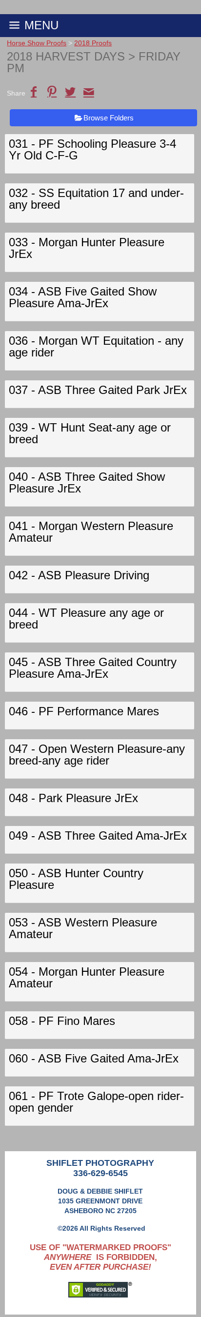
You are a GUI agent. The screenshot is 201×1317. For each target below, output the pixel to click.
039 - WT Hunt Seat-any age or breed (90, 433)
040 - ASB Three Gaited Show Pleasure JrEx (87, 482)
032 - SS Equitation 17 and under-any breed (96, 198)
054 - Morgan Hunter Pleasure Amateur (86, 977)
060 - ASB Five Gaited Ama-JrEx (94, 1058)
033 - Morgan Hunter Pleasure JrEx (86, 248)
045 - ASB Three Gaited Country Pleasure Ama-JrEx (93, 667)
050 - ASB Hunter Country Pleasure (76, 878)
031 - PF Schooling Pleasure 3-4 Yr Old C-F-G (92, 149)
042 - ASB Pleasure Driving (79, 575)
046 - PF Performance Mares (84, 711)
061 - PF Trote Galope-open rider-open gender (96, 1101)
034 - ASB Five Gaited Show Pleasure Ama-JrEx (83, 297)
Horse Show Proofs (36, 43)
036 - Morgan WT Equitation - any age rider (96, 346)
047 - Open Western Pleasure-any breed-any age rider (97, 754)
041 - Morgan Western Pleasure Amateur (91, 531)
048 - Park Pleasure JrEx (73, 798)
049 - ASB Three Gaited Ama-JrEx (98, 835)
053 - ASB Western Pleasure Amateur (83, 928)
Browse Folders (108, 118)
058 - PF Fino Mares (62, 1020)
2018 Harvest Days (66, 56)
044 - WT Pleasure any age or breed (86, 618)
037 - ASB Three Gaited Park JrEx (98, 389)
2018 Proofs (93, 43)
